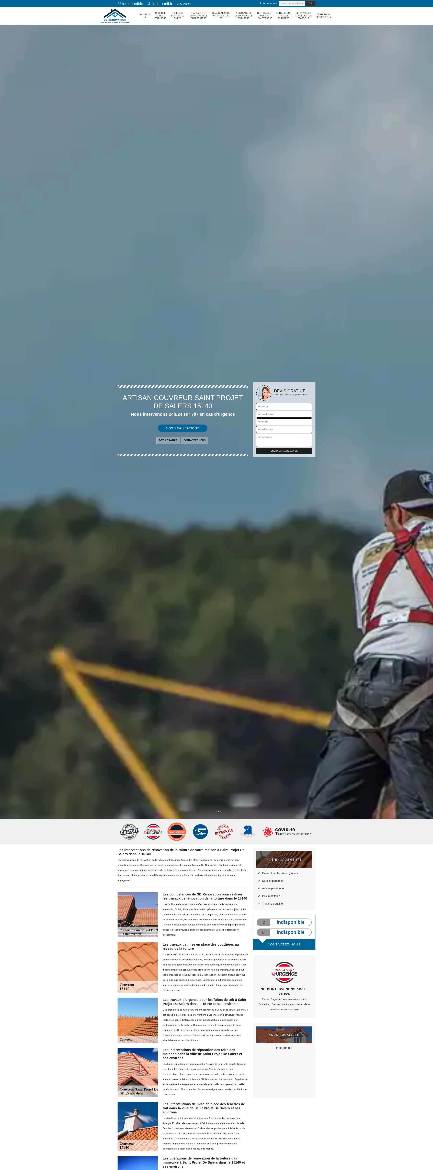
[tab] (216, 468)
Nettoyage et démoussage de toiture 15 (244, 15)
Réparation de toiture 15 (323, 15)
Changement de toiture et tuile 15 (221, 15)
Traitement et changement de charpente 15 (199, 15)
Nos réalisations (182, 428)
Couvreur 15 (145, 15)
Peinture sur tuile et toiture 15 (283, 15)
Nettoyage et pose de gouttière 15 (264, 15)
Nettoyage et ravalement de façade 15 (303, 15)
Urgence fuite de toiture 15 (160, 15)
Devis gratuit (168, 440)
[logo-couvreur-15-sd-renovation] (115, 16)
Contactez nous (195, 440)
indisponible (132, 3)
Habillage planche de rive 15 (177, 15)
